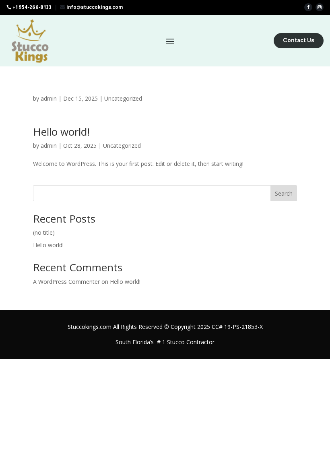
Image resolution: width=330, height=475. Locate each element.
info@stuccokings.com (94, 7)
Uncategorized (123, 98)
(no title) (44, 232)
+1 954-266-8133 (32, 7)
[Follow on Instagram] (320, 7)
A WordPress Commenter (66, 281)
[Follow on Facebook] (308, 7)
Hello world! (61, 131)
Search (284, 193)
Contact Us (298, 40)
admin (49, 98)
